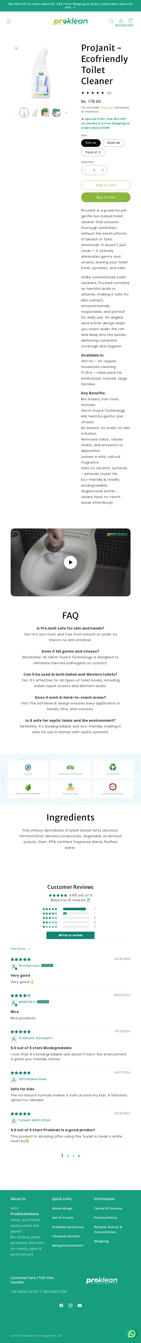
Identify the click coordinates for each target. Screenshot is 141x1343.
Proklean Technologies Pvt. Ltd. (41, 1335)
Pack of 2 (93, 152)
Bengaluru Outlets (68, 1245)
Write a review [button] (71, 935)
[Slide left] (15, 112)
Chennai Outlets (66, 1236)
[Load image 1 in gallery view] (24, 112)
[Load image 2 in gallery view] (34, 112)
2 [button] (68, 1155)
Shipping (107, 107)
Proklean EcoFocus (68, 1227)
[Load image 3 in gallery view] (45, 112)
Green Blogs (62, 1208)
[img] (21, 959)
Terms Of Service (108, 1208)
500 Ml (91, 143)
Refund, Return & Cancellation (108, 1229)
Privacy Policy (106, 1218)
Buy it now (106, 197)
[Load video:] (71, 562)
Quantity (87, 162)
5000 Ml (113, 143)
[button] (9, 21)
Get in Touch (62, 1218)
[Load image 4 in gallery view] (56, 112)
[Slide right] (66, 112)
